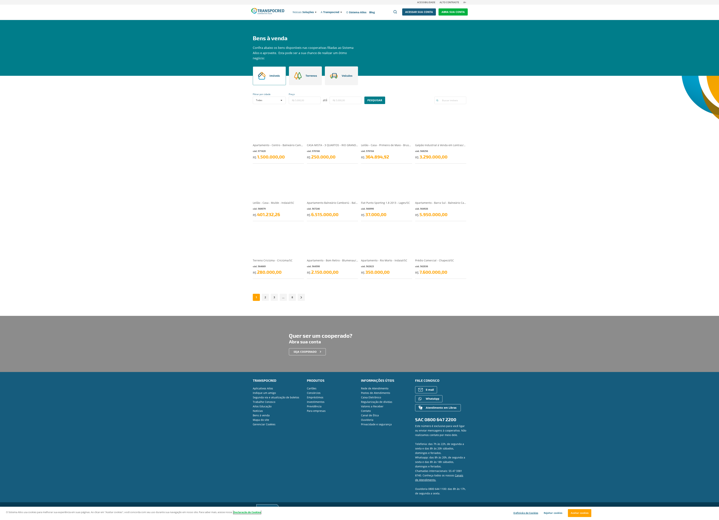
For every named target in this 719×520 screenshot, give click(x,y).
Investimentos (315, 402)
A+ (464, 2)
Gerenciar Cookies (264, 424)
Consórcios (314, 393)
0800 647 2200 (440, 419)
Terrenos (311, 75)
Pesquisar (374, 100)
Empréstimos (315, 397)
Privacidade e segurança (376, 424)
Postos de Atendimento (375, 393)
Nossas (303, 12)
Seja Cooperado (305, 351)
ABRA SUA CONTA (453, 12)
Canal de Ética (370, 415)
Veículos (347, 75)
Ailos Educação (262, 406)
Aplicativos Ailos (263, 388)
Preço (292, 94)
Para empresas (316, 411)
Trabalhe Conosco (264, 402)
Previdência (314, 406)
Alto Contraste (449, 2)
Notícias (258, 411)
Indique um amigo (264, 393)
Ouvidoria (367, 420)
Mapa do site (261, 420)
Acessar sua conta (419, 12)
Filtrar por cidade (262, 94)
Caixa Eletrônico (371, 397)
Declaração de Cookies (247, 512)
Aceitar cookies (580, 513)
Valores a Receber (372, 406)
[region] (359, 513)
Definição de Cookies (525, 513)
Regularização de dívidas (376, 402)
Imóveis (274, 75)
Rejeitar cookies (553, 513)
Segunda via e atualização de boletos (276, 397)
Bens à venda (261, 415)
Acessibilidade (426, 2)
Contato (366, 411)
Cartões (311, 388)
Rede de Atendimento (374, 388)
